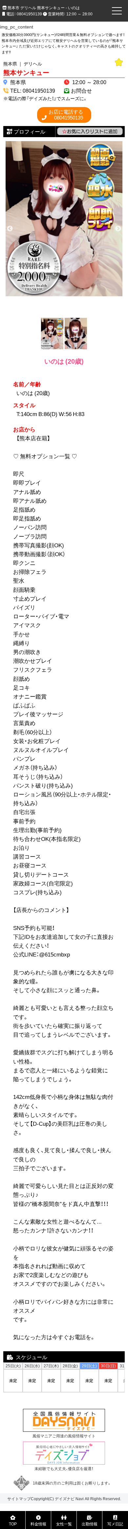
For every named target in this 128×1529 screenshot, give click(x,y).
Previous (10, 229)
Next (118, 229)
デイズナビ (65, 1499)
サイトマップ (19, 1499)
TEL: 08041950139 (32, 90)
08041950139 (66, 114)
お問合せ (81, 90)
